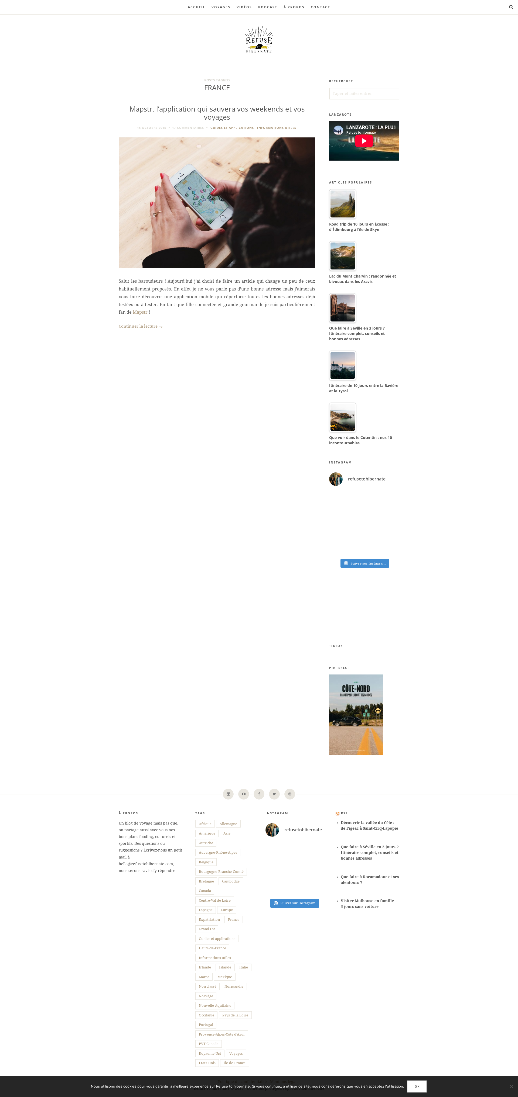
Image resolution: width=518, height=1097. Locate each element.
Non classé (207, 986)
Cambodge (231, 881)
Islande (225, 967)
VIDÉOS (244, 7)
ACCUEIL (196, 7)
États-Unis (207, 1063)
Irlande (205, 967)
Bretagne (206, 881)
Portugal (206, 1025)
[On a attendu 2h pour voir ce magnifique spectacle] (346, 501)
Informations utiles (276, 128)
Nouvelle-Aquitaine (215, 1005)
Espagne (206, 910)
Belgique (206, 862)
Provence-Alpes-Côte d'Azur (222, 1034)
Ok (417, 1086)
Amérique (207, 833)
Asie (226, 833)
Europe (227, 910)
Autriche (206, 843)
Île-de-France (235, 1063)
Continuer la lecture (141, 326)
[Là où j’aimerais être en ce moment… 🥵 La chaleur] (382, 501)
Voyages (221, 7)
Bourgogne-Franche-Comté (221, 872)
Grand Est (207, 929)
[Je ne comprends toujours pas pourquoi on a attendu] (346, 523)
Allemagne (228, 824)
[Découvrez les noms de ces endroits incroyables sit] (382, 544)
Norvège (206, 996)
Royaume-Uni (210, 1053)
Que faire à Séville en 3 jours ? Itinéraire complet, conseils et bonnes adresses (370, 852)
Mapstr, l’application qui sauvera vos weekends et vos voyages (217, 113)
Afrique (205, 824)
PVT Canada (209, 1044)
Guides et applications (232, 128)
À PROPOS (294, 7)
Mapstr (140, 312)
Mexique (224, 977)
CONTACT (320, 7)
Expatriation (209, 920)
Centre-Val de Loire (215, 900)
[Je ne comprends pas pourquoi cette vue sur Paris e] (382, 523)
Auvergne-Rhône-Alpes (218, 852)
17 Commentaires (188, 128)
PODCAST (267, 7)
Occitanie (206, 1015)
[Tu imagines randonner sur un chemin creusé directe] (346, 544)
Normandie (233, 986)
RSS (344, 813)
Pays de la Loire (235, 1015)
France (233, 920)
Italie (243, 967)
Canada (205, 891)
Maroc (204, 977)
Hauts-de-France (212, 948)
